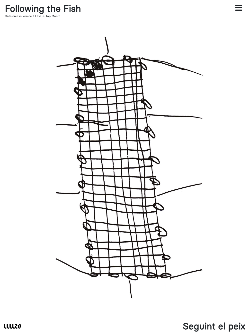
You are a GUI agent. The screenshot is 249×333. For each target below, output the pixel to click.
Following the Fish (43, 8)
